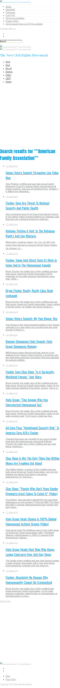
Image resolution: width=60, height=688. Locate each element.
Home (8, 61)
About (8, 6)
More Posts (5, 601)
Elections (9, 71)
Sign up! (9, 68)
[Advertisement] (30, 115)
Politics (8, 75)
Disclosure (10, 12)
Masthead (10, 9)
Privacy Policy (12, 21)
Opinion (9, 81)
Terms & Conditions (15, 18)
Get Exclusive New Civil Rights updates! (24, 24)
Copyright (10, 15)
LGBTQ (8, 78)
